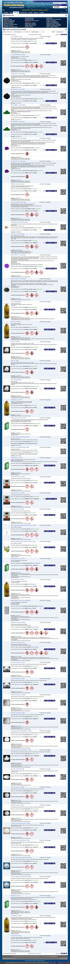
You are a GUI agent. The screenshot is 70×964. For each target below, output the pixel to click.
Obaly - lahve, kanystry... (31, 24)
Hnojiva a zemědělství (9, 21)
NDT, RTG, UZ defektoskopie (10, 24)
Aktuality (6, 12)
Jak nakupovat (41, 1)
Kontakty (41, 12)
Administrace (64, 1)
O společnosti (23, 12)
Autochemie (49, 18)
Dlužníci (36, 12)
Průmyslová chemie (8, 25)
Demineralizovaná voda (9, 20)
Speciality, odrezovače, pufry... (11, 26)
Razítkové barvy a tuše (30, 25)
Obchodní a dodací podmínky (50, 1)
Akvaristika (6, 18)
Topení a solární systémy (52, 26)
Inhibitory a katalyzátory (52, 21)
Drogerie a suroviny (51, 20)
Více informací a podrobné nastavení (42, 962)
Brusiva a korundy (29, 19)
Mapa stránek (58, 1)
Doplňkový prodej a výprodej (32, 20)
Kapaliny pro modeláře (30, 23)
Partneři (30, 12)
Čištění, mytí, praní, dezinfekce (53, 19)
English (36, 1)
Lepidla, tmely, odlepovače (52, 23)
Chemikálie (27, 21)
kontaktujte (35, 443)
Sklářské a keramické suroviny (53, 25)
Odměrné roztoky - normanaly (53, 24)
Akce (11, 12)
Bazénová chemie (8, 19)
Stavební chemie (29, 26)
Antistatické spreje (29, 18)
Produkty (16, 12)
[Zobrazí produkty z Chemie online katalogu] (13, 5)
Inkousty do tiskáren (8, 23)
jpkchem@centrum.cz (54, 956)
